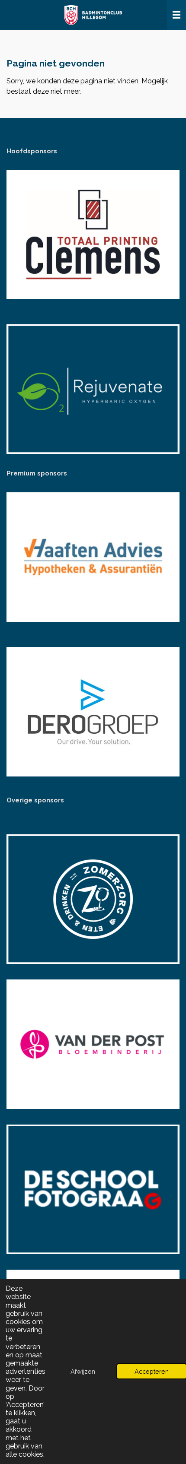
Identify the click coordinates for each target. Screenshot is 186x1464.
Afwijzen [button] (83, 1371)
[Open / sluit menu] (176, 15)
